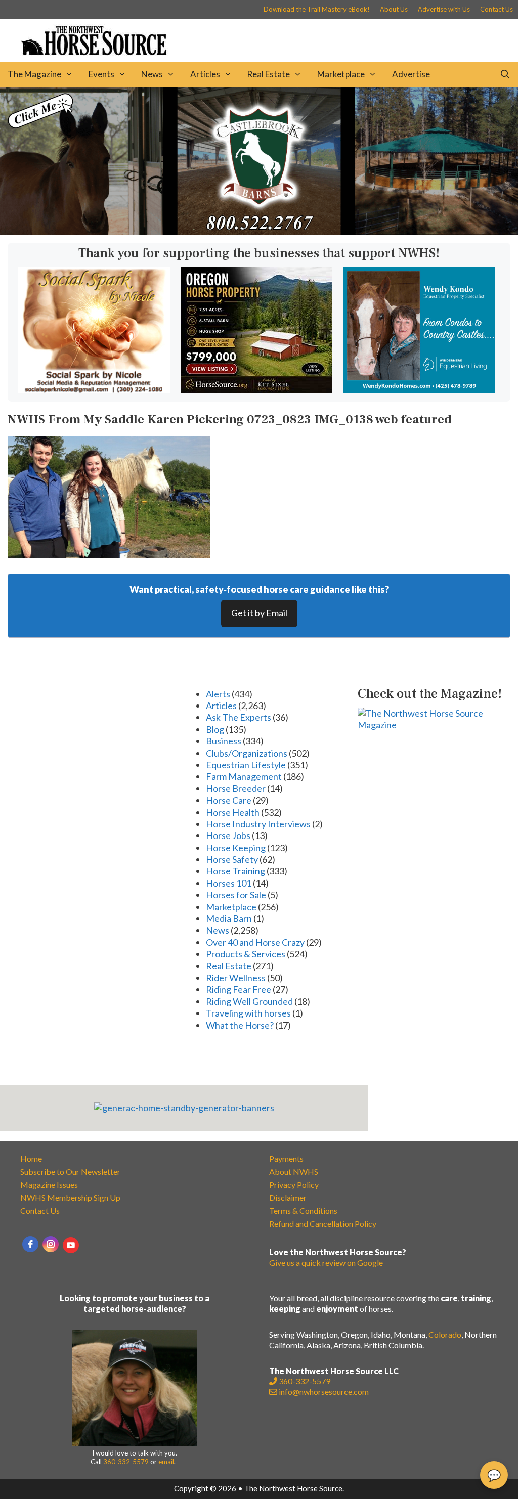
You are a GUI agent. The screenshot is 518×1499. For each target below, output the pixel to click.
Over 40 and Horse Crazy (255, 942)
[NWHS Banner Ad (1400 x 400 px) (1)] (259, 231)
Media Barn (229, 918)
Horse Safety (232, 859)
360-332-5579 (126, 1462)
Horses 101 (228, 883)
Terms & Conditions (303, 1210)
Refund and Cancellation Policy (322, 1223)
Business (223, 740)
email (166, 1462)
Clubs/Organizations (246, 753)
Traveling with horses (248, 1013)
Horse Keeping (236, 847)
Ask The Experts (238, 717)
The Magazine (34, 74)
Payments (286, 1158)
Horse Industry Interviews (258, 823)
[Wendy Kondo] (419, 389)
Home (31, 1158)
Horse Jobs (228, 835)
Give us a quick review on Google (326, 1262)
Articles (205, 74)
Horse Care (228, 800)
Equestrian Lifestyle (246, 764)
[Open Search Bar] (505, 74)
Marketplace (341, 74)
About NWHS (293, 1171)
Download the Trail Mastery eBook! (317, 9)
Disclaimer (288, 1197)
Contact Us (496, 9)
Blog (215, 729)
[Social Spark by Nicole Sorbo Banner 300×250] (94, 389)
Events (101, 74)
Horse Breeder (236, 788)
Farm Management (244, 776)
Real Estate (268, 74)
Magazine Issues (49, 1184)
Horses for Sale (236, 894)
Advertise (411, 74)
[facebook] (30, 1244)
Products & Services (245, 953)
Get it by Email (259, 613)
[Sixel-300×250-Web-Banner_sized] (256, 389)
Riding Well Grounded (249, 1001)
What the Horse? (240, 1025)
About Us (394, 9)
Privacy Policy (294, 1184)
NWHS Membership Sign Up (70, 1197)
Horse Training (235, 870)
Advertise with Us (444, 9)
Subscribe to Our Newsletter (70, 1171)
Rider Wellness (236, 977)
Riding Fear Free (238, 989)
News (152, 74)
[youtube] (71, 1245)
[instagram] (50, 1244)
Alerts (218, 693)
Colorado (444, 1334)
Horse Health (233, 812)
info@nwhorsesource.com (324, 1391)
